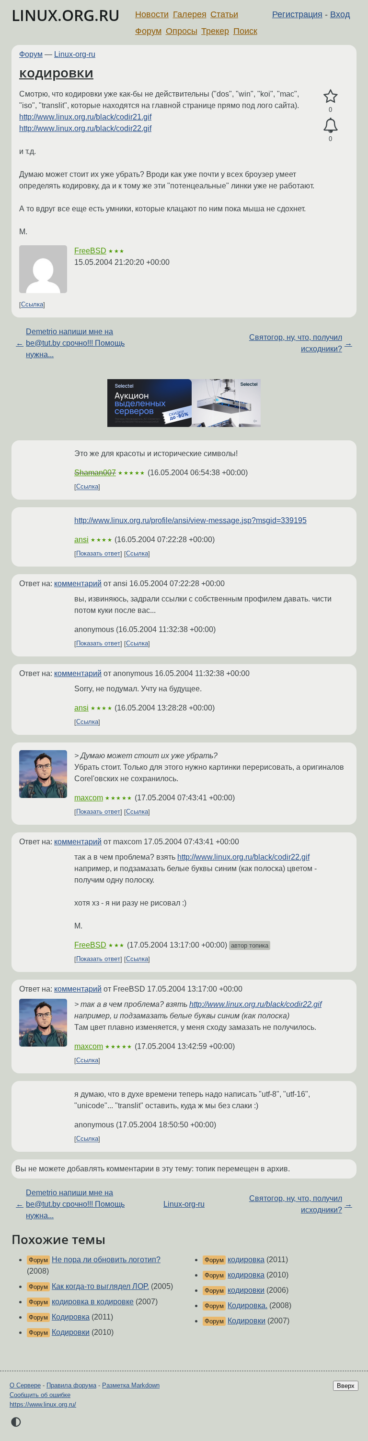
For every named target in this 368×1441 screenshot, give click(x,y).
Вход (340, 14)
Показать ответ (98, 553)
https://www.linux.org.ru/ (43, 1404)
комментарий (78, 583)
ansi (81, 539)
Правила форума (71, 1385)
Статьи (224, 14)
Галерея (190, 14)
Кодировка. (247, 1305)
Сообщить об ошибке (40, 1394)
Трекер (215, 31)
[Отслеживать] (330, 125)
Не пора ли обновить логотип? (106, 1259)
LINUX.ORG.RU (66, 15)
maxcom (88, 798)
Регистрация (297, 14)
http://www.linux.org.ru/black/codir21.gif (85, 117)
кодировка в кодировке (93, 1302)
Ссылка (32, 304)
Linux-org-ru (74, 54)
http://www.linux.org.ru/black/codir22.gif (85, 128)
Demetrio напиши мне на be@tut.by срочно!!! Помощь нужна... (75, 343)
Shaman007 (95, 473)
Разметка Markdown (131, 1385)
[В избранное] (330, 96)
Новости (152, 14)
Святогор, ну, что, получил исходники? (295, 343)
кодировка (246, 1259)
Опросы (181, 31)
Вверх (346, 1385)
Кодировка (71, 1317)
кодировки (56, 72)
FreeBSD (90, 251)
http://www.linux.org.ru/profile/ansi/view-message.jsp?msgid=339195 (190, 520)
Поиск (245, 31)
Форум (148, 31)
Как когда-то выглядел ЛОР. (100, 1286)
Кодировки (71, 1332)
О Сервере (25, 1385)
